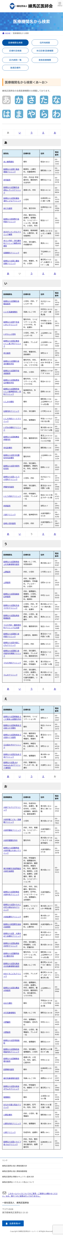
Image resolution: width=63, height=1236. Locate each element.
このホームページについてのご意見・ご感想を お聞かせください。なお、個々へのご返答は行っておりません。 (30, 1194)
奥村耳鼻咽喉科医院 (11, 1078)
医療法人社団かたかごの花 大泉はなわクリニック (12, 907)
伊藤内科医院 (8, 487)
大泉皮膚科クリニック (12, 917)
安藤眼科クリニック (11, 253)
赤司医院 (6, 180)
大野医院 (6, 1032)
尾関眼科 (6, 1097)
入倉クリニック (9, 514)
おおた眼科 (7, 1003)
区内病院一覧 (15, 60)
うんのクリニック (10, 675)
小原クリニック (9, 1132)
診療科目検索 (15, 50)
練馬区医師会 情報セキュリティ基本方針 (18, 1177)
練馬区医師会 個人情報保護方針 (14, 1166)
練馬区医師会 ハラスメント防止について (18, 1182)
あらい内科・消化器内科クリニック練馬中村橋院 (12, 243)
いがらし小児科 (9, 334)
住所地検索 (45, 42)
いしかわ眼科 (8, 402)
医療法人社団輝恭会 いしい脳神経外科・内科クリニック (12, 391)
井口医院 (6, 353)
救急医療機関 (45, 60)
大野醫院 (6, 1022)
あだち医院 (7, 208)
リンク (4, 1160)
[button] (13, 1223)
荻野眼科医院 (8, 1069)
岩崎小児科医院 (9, 523)
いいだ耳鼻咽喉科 (10, 312)
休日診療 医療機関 (44, 50)
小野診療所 (7, 1115)
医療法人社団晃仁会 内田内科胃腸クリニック (12, 653)
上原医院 (6, 582)
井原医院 (6, 506)
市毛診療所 (7, 448)
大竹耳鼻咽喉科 (9, 1013)
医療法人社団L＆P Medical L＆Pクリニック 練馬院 (12, 765)
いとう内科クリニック (12, 496)
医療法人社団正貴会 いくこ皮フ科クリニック (12, 343)
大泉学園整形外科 (10, 840)
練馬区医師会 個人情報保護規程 (14, 1171)
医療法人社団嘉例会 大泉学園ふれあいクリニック (12, 850)
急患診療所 (15, 67)
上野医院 (6, 572)
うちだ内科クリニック (12, 663)
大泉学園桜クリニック (12, 830)
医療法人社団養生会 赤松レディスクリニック (12, 190)
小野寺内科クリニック (12, 1123)
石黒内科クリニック (11, 411)
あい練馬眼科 (8, 162)
